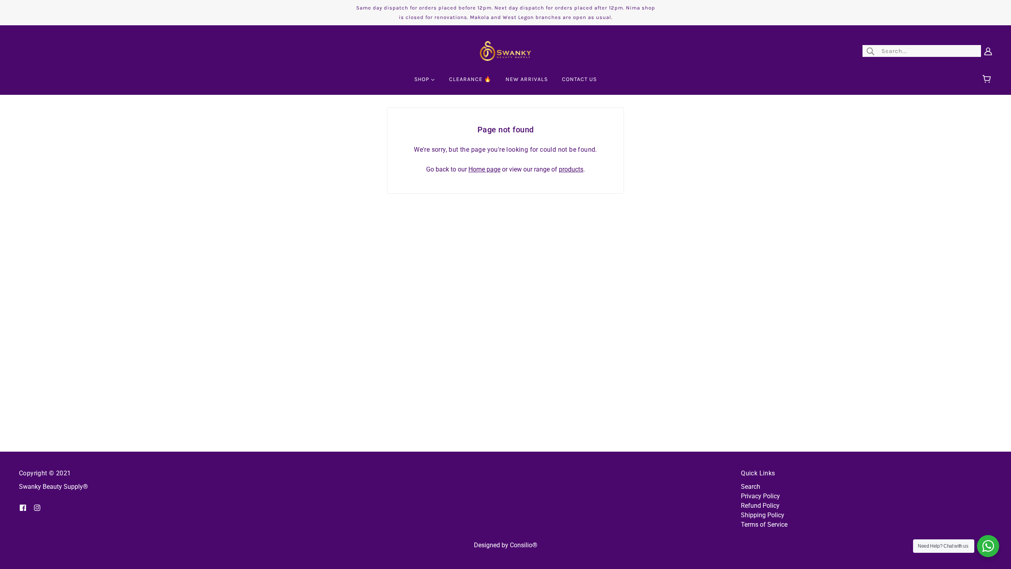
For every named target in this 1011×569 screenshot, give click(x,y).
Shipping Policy (762, 515)
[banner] (505, 50)
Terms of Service (764, 524)
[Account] (988, 51)
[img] (23, 507)
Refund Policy (760, 505)
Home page (484, 169)
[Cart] (987, 79)
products (571, 169)
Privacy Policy (760, 496)
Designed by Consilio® (505, 545)
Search (750, 486)
